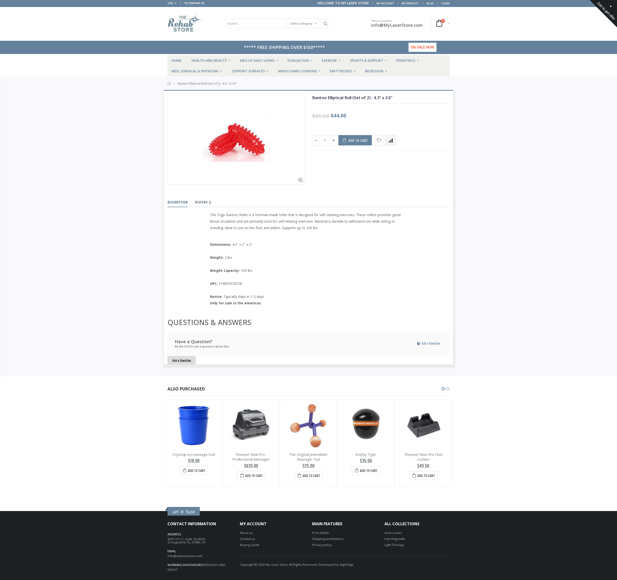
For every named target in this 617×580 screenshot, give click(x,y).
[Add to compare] (391, 140)
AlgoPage (346, 564)
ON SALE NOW (422, 47)
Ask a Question (430, 343)
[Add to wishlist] (379, 140)
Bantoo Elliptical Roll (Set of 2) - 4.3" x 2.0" (352, 97)
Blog (430, 3)
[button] (443, 389)
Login (445, 3)
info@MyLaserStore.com (397, 25)
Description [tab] (178, 202)
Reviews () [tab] (203, 202)
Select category (301, 23)
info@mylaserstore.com (185, 556)
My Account (385, 3)
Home (169, 83)
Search (325, 23)
